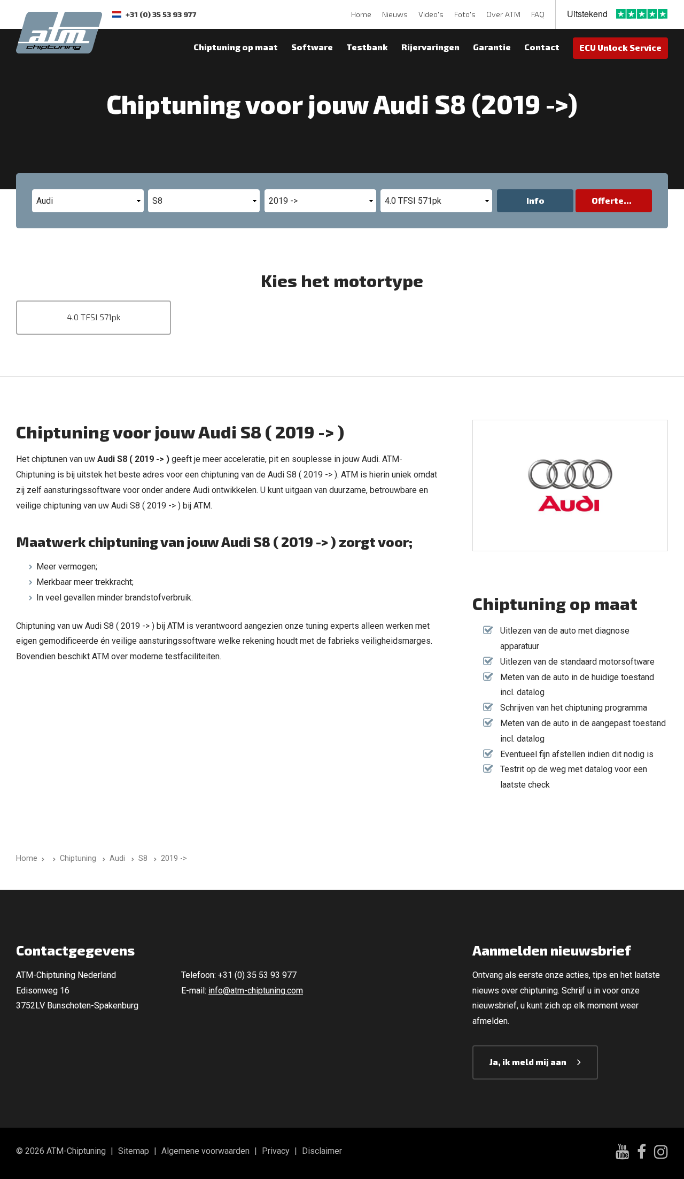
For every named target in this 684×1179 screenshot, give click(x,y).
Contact (541, 47)
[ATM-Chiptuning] (59, 31)
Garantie (492, 47)
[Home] (52, 858)
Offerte (608, 200)
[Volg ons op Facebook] (641, 1153)
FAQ (538, 14)
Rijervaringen (430, 47)
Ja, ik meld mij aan (527, 1062)
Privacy (276, 1151)
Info (535, 200)
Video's (431, 14)
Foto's (465, 14)
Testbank (367, 47)
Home (361, 14)
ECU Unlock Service (620, 47)
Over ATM (503, 14)
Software (312, 47)
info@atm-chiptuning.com (255, 990)
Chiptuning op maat (235, 47)
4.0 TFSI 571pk (94, 317)
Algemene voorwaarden (205, 1151)
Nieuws (395, 14)
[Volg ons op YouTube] (622, 1153)
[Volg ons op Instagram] (661, 1153)
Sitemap (133, 1151)
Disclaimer (322, 1151)
